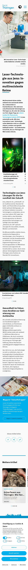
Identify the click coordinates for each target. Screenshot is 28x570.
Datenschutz (5, 564)
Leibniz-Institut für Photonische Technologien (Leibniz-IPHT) (13, 115)
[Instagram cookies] (5, 541)
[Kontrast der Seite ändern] (20, 7)
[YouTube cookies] (18, 538)
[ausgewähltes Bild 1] (13, 187)
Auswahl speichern (14, 553)
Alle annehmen (14, 559)
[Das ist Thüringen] (8, 6)
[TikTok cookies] (19, 541)
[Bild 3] (15, 301)
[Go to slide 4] (16, 506)
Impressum (14, 564)
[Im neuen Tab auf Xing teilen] (14, 439)
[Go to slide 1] (11, 506)
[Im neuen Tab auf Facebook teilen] (8, 439)
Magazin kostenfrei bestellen (14, 418)
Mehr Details (23, 564)
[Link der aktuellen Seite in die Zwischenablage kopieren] (20, 439)
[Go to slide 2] (13, 506)
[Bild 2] (14, 187)
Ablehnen (14, 547)
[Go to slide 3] (14, 506)
